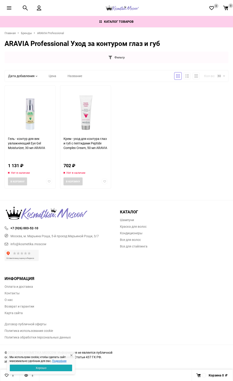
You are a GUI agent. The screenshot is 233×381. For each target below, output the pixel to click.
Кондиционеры (131, 233)
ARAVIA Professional (50, 33)
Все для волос (130, 239)
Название (75, 76)
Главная (10, 33)
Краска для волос (133, 226)
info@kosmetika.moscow (28, 244)
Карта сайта (14, 313)
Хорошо (41, 368)
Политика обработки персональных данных (38, 337)
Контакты (12, 293)
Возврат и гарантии (19, 306)
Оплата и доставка (19, 286)
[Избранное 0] (211, 8)
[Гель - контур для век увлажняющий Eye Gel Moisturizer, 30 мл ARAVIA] (30, 111)
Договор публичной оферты (25, 324)
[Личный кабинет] (39, 7)
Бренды (26, 33)
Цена (52, 76)
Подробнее (59, 361)
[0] (225, 8)
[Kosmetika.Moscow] (59, 213)
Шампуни (127, 220)
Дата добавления (21, 76)
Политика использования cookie (29, 330)
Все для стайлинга (133, 246)
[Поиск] (25, 7)
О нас (9, 299)
